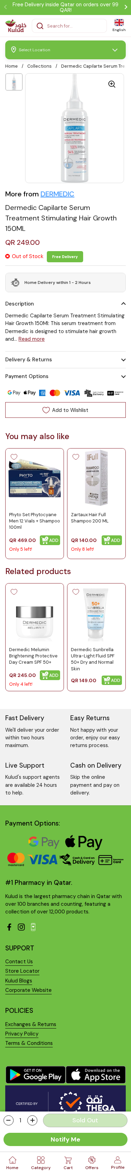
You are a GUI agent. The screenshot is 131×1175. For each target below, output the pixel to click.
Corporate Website (28, 990)
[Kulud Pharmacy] (15, 26)
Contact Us (19, 961)
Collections (39, 66)
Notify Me (65, 1139)
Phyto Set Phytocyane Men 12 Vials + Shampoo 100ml (34, 521)
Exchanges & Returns (30, 1024)
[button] (8, 1120)
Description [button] (19, 303)
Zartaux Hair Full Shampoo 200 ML (90, 518)
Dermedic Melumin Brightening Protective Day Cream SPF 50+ (33, 656)
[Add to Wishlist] (14, 457)
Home (11, 66)
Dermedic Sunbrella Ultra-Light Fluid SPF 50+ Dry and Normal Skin (93, 659)
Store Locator (22, 970)
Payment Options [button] (27, 376)
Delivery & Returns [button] (28, 359)
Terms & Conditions (29, 1043)
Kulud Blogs (18, 980)
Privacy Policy (21, 1033)
